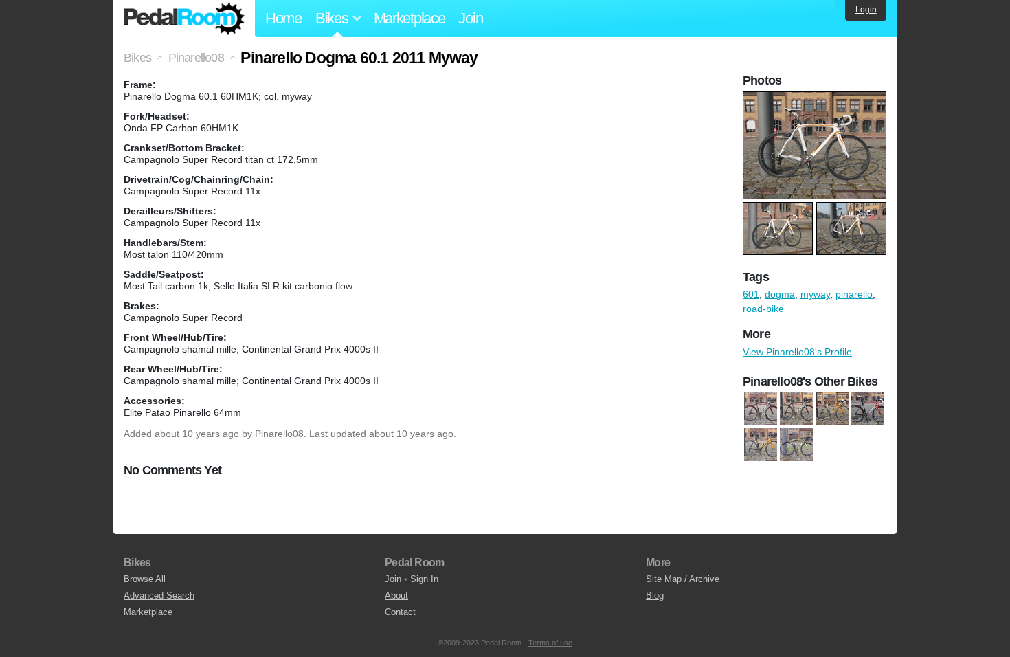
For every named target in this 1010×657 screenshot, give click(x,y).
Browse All (145, 579)
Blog (655, 595)
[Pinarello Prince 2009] (796, 444)
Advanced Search (159, 595)
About (396, 595)
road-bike (763, 308)
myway (815, 294)
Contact (400, 612)
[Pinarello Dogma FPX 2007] (832, 408)
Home (283, 18)
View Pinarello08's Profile (797, 351)
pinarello (854, 294)
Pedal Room (184, 18)
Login (866, 9)
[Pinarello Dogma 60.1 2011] (796, 408)
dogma (780, 294)
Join (470, 18)
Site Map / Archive (682, 579)
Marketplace (409, 18)
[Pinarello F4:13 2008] (868, 408)
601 (751, 294)
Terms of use (550, 642)
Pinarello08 (279, 433)
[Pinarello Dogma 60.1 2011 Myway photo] (816, 98)
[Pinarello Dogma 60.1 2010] (760, 408)
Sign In (424, 579)
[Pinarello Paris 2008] (760, 444)
